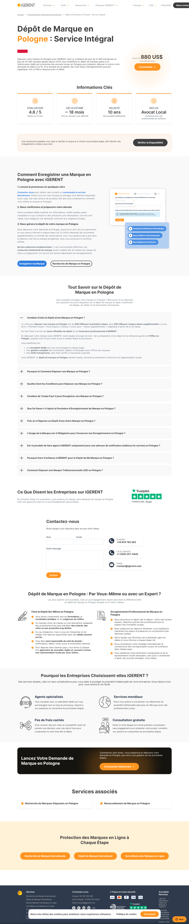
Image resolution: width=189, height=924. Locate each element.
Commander (146, 67)
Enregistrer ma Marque (32, 263)
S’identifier (166, 5)
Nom (48, 537)
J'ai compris (150, 914)
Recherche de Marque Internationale (45, 856)
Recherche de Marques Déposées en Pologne (51, 803)
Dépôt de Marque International (95, 856)
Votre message (53, 548)
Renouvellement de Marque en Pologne (127, 803)
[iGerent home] (26, 5)
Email (79, 537)
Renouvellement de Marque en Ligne (41, 903)
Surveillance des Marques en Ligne (144, 856)
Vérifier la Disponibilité (150, 142)
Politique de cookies (126, 914)
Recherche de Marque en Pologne (71, 263)
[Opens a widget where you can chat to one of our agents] (179, 919)
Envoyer (53, 575)
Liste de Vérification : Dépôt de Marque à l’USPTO (164, 903)
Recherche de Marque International (41, 896)
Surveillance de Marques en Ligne (40, 906)
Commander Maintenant (117, 766)
